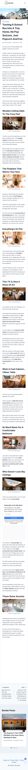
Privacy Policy (14, 760)
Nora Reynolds (8, 740)
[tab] (12, 747)
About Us (6, 760)
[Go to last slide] (4, 730)
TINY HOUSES (5, 21)
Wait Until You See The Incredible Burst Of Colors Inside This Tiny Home (6, 693)
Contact (14, 762)
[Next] (24, 730)
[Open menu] (24, 3)
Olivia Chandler (7, 42)
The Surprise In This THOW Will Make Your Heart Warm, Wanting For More (14, 735)
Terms (22, 760)
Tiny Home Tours (16, 131)
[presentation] (14, 722)
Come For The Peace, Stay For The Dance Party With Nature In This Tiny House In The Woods (21, 694)
